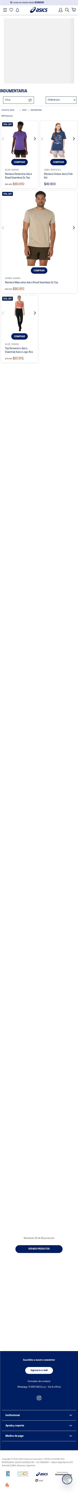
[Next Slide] (33, 67)
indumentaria (36, 38)
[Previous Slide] (6, 67)
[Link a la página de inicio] (9, 38)
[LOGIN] (59, 10)
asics (24, 38)
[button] (67, 10)
